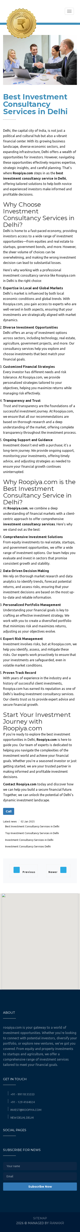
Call (8, 811)
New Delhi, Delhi (22, 1117)
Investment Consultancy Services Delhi (28, 846)
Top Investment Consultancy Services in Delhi (32, 833)
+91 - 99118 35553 (22, 1094)
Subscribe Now (40, 1186)
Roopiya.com (23, 173)
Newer (53, 872)
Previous (28, 872)
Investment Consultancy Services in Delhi (29, 839)
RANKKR (57, 1223)
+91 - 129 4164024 (22, 1102)
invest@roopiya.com (25, 1110)
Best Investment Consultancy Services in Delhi (32, 826)
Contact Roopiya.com (20, 784)
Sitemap (40, 1218)
